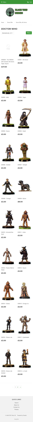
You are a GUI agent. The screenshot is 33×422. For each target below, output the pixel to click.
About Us (16, 405)
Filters (29, 33)
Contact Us (16, 407)
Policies (16, 409)
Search (16, 403)
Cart (30, 2)
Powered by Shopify (22, 415)
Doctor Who (10, 22)
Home (2, 22)
